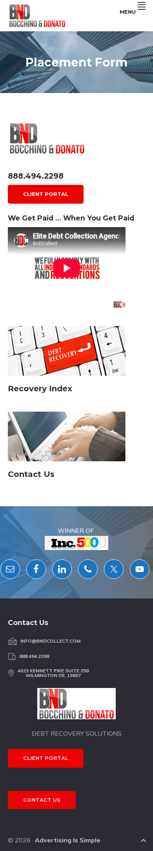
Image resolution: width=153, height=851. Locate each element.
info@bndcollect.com (50, 641)
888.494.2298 (36, 176)
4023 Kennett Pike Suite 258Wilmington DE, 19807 (53, 673)
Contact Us (31, 474)
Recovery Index (40, 388)
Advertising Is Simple (67, 840)
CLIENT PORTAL (45, 194)
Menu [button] (128, 12)
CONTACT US (41, 800)
